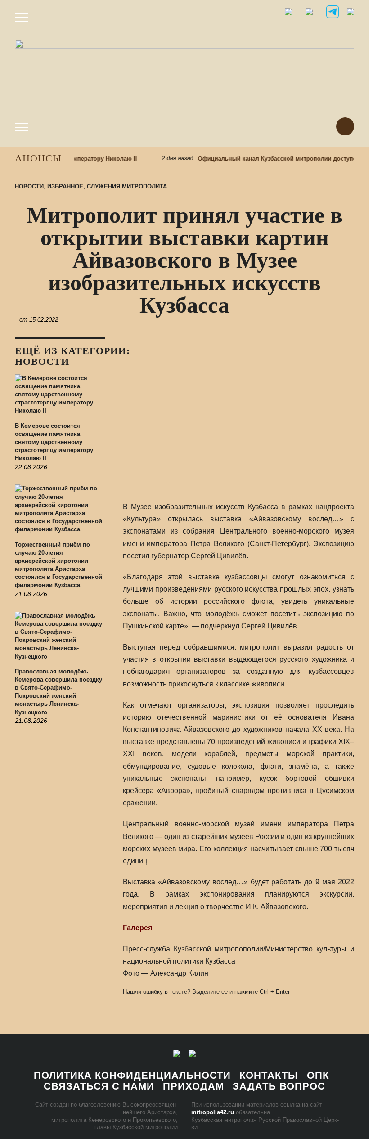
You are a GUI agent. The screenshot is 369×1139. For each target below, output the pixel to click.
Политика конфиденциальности (132, 1075)
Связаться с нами (99, 1086)
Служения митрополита (127, 186)
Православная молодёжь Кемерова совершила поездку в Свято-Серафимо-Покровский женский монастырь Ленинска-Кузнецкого (58, 692)
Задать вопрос (279, 1086)
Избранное (65, 186)
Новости (29, 186)
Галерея (137, 928)
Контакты (268, 1075)
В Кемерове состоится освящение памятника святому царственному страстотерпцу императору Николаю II (54, 442)
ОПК (318, 1075)
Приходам (193, 1086)
